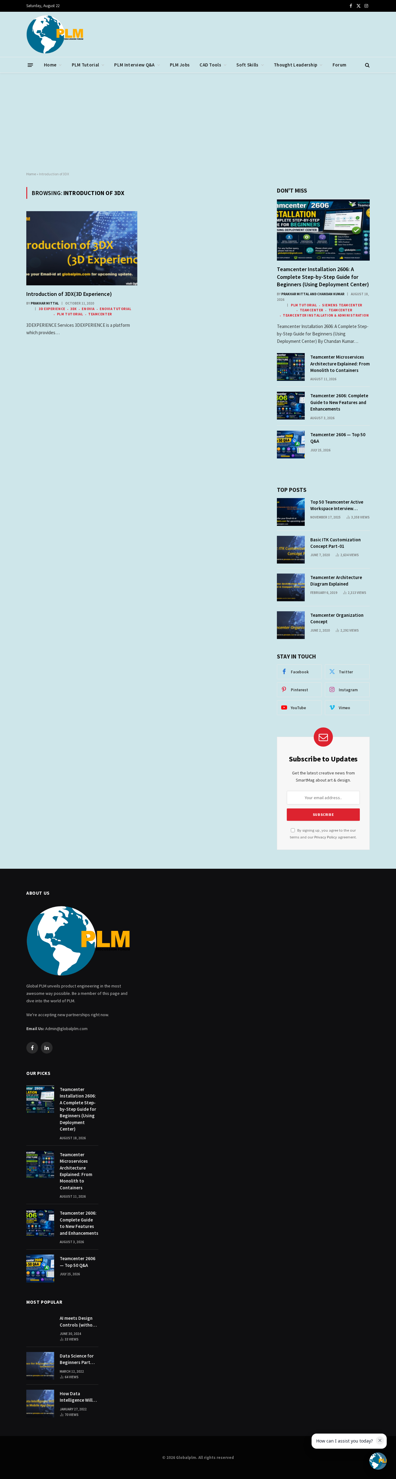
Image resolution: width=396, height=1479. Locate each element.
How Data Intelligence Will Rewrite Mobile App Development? (79, 1397)
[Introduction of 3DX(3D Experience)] (81, 248)
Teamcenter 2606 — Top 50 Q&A (337, 438)
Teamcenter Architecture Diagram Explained (336, 580)
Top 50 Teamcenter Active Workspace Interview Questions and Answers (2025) (336, 505)
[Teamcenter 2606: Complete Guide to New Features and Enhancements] (291, 406)
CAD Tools (210, 65)
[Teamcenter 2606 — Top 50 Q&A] (291, 444)
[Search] (367, 65)
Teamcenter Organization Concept (337, 618)
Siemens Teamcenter (342, 305)
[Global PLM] (55, 34)
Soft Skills (247, 65)
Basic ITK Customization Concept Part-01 (335, 543)
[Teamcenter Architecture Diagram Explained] (291, 587)
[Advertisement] (198, 122)
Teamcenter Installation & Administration (326, 315)
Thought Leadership (295, 65)
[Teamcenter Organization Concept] (291, 625)
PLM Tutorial (85, 65)
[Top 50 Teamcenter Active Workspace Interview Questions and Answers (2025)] (291, 512)
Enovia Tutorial (115, 309)
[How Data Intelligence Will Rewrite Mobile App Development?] (40, 1403)
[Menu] (30, 64)
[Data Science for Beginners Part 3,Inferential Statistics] (40, 1366)
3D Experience (52, 309)
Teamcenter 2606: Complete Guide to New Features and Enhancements (339, 402)
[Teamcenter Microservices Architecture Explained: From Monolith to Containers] (291, 367)
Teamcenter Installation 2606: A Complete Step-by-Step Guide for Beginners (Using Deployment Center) (323, 277)
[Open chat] (378, 1461)
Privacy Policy (325, 837)
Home (50, 65)
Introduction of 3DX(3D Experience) (69, 293)
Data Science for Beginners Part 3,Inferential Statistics (77, 1359)
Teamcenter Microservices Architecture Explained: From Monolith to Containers (340, 363)
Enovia (88, 309)
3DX (73, 309)
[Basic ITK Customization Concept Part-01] (291, 550)
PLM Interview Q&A (134, 65)
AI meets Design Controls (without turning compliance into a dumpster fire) (78, 1321)
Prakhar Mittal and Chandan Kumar (312, 294)
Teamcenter (100, 314)
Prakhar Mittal (45, 303)
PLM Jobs (180, 65)
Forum (339, 65)
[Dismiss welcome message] (380, 1440)
